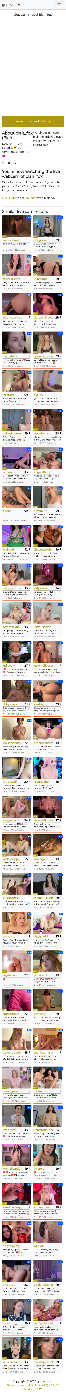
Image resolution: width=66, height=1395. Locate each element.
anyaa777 (40, 510)
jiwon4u (39, 1168)
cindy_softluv (12, 588)
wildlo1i (38, 1246)
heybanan (10, 975)
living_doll (41, 240)
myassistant (10, 936)
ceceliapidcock (43, 1362)
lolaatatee (41, 278)
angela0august (43, 472)
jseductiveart (12, 240)
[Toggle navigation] (59, 4)
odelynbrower (43, 1284)
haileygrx (9, 665)
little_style (10, 781)
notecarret (41, 975)
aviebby (39, 704)
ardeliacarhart (43, 743)
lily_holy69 (41, 936)
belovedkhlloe (43, 820)
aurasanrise (41, 1207)
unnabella (41, 433)
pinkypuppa (11, 859)
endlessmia (10, 897)
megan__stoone (43, 897)
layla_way (9, 1130)
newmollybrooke (43, 665)
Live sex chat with (33, 121)
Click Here (9, 198)
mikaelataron (12, 433)
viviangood (41, 859)
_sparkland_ (42, 781)
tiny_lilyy (40, 1013)
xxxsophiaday (12, 743)
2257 (38, 1389)
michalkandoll (12, 1168)
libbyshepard (12, 704)
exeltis (38, 395)
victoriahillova (43, 317)
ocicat (7, 510)
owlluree (9, 1284)
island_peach (11, 1091)
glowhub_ (10, 1323)
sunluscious (11, 1013)
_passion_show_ (43, 356)
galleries (31, 198)
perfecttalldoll (43, 1323)
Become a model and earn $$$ (28, 1385)
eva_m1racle (11, 820)
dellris (38, 1091)
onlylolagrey (11, 1246)
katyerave (40, 588)
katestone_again (43, 1130)
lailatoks (8, 395)
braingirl (8, 549)
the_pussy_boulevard (43, 549)
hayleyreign (11, 627)
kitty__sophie (42, 627)
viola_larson (11, 1362)
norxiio (7, 472)
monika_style (11, 278)
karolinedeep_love (12, 1207)
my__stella (10, 356)
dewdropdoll (12, 1052)
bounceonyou (12, 317)
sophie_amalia (43, 1052)
